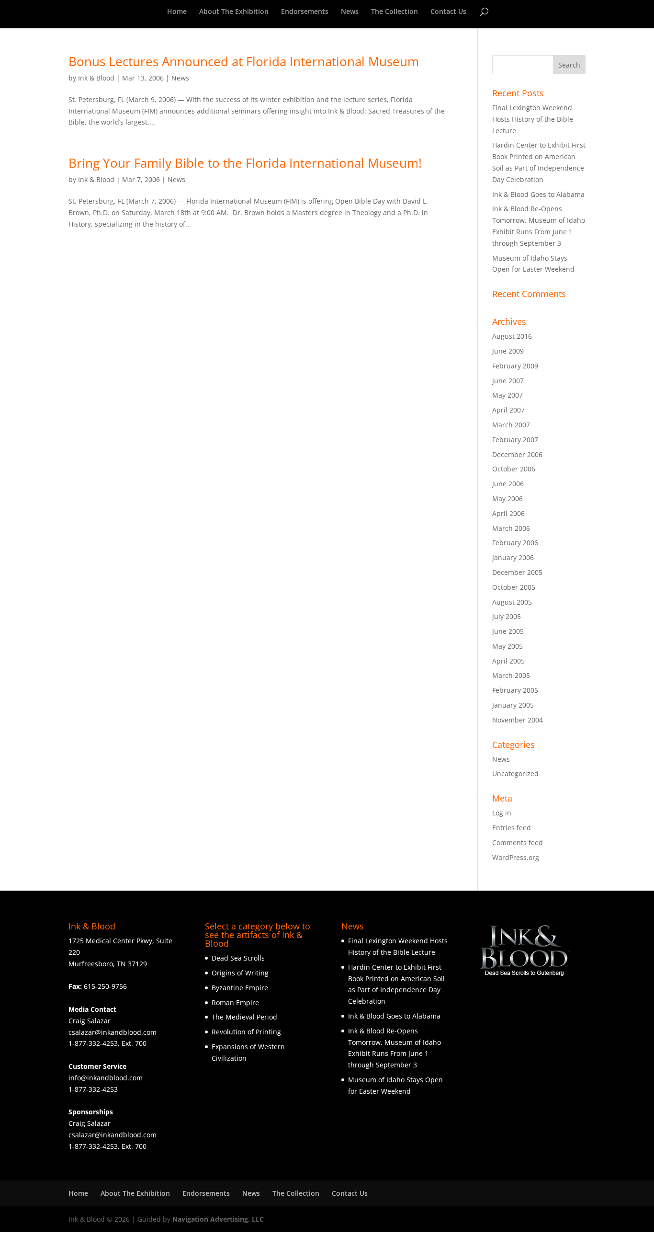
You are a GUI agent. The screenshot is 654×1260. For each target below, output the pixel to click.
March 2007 (511, 424)
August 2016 (512, 336)
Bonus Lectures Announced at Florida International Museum (243, 61)
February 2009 (515, 365)
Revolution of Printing (246, 1031)
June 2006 (508, 483)
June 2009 (508, 350)
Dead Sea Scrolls (238, 957)
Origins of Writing (240, 972)
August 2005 (512, 602)
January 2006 (513, 557)
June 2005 (508, 631)
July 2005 (506, 616)
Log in (501, 812)
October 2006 (513, 468)
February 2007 (515, 439)
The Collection (394, 12)
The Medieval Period (244, 1016)
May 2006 (507, 498)
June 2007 (508, 380)
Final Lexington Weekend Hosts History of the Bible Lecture (532, 119)
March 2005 (511, 675)
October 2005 (513, 587)
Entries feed (511, 827)
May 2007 (507, 395)
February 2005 (515, 690)
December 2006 (517, 454)
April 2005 (508, 660)
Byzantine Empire (240, 987)
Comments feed (517, 842)
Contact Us (448, 12)
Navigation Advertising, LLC (218, 1219)
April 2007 (508, 409)
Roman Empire (235, 1002)
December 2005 (517, 572)
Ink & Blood (96, 77)
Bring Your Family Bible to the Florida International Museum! (245, 163)
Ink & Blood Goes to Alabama (538, 194)
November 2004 (517, 719)
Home (177, 12)
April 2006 (508, 513)
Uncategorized (515, 773)
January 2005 (513, 705)
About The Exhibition (234, 12)
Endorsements (304, 12)
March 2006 (511, 528)
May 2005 (507, 646)
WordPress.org (515, 857)
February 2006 (515, 542)
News (350, 12)
